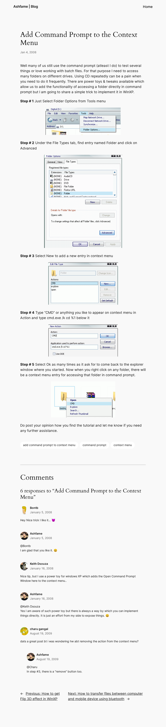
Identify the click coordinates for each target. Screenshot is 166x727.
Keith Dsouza (39, 563)
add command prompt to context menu (49, 445)
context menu (123, 445)
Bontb (34, 507)
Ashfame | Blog (25, 6)
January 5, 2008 (41, 512)
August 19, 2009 (41, 633)
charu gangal (39, 629)
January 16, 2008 (41, 568)
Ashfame (36, 533)
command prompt (94, 445)
